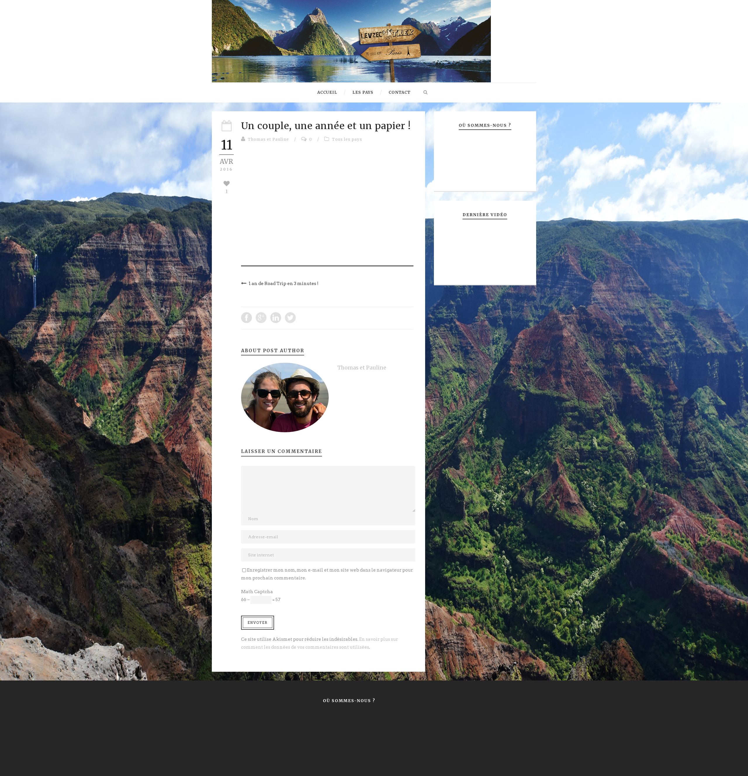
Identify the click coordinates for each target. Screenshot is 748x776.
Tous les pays (347, 139)
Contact (400, 92)
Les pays (362, 92)
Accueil (327, 92)
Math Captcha (257, 591)
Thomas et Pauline (268, 139)
